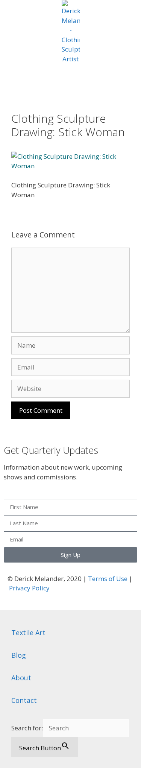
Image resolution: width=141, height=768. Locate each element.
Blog (18, 655)
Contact (24, 700)
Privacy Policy (29, 588)
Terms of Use (107, 578)
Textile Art (28, 632)
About (21, 677)
